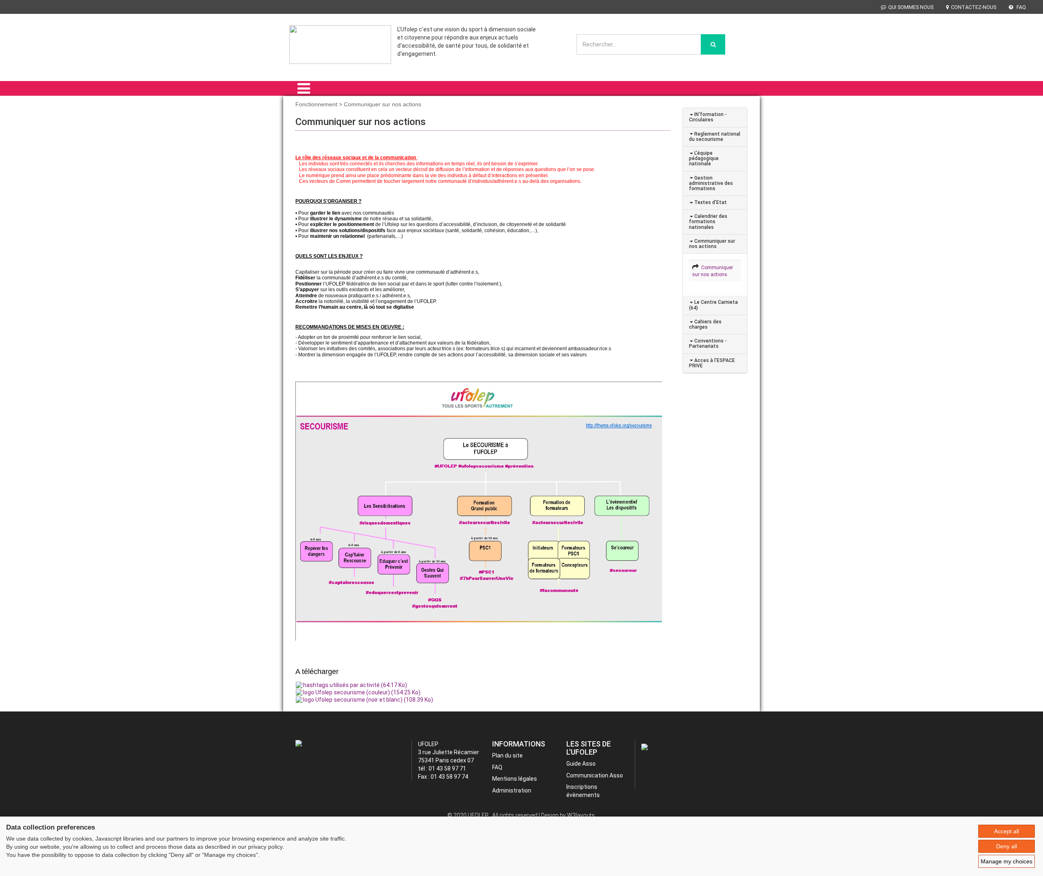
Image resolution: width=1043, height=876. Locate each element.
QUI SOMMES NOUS (910, 7)
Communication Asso (594, 775)
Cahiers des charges (705, 324)
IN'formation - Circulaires (708, 117)
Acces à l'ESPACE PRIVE (712, 363)
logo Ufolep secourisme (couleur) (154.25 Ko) (361, 692)
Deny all (1006, 846)
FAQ (1020, 7)
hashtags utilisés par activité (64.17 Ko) (355, 685)
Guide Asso (581, 763)
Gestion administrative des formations (711, 183)
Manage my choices (1006, 861)
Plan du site (507, 755)
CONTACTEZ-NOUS (973, 7)
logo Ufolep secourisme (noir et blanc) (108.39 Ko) (368, 699)
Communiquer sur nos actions (712, 243)
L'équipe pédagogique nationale (704, 158)
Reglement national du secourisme (714, 136)
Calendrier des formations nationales (708, 221)
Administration (511, 790)
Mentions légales (514, 778)
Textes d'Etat (710, 202)
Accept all (1006, 831)
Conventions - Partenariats (708, 343)
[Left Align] (713, 44)
